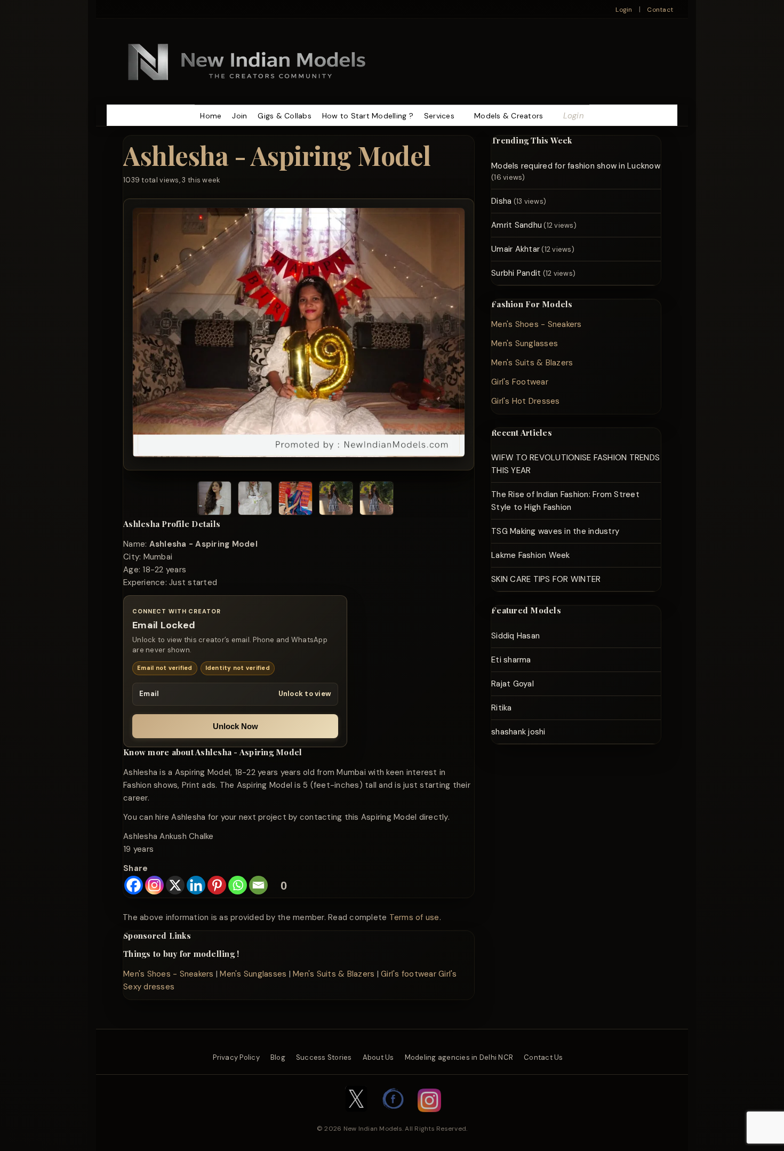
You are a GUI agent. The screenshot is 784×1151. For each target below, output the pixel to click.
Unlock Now (235, 726)
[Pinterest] (216, 885)
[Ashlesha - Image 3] (295, 500)
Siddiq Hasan (515, 635)
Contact (660, 9)
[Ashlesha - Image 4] (336, 500)
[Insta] (429, 1117)
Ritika (501, 707)
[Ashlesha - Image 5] (376, 500)
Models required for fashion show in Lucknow (575, 166)
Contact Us (543, 1057)
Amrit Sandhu (516, 225)
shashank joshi (518, 731)
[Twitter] (356, 1117)
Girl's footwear (408, 974)
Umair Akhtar (515, 249)
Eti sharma (511, 659)
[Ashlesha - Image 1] (214, 500)
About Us (378, 1057)
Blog (277, 1057)
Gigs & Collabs (284, 116)
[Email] (258, 885)
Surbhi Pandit (516, 273)
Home (210, 116)
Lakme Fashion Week (530, 555)
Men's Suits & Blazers (333, 974)
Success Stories (324, 1057)
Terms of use (414, 917)
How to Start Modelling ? (367, 116)
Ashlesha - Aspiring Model (277, 155)
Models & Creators (508, 116)
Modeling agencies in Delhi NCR (459, 1057)
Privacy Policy (236, 1057)
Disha (501, 201)
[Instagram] (154, 885)
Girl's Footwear (519, 382)
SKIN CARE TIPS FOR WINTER (546, 579)
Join (239, 116)
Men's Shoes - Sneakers (168, 974)
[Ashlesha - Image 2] (255, 500)
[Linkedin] (196, 885)
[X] (175, 885)
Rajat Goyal (512, 683)
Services (439, 116)
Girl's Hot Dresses (525, 401)
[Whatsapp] (237, 885)
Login (623, 9)
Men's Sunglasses (253, 974)
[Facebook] (133, 885)
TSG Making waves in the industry (555, 531)
